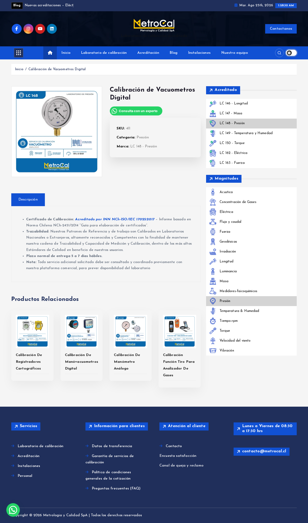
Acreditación (148, 53)
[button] (13, 510)
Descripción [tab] (28, 199)
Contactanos (281, 29)
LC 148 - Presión (143, 146)
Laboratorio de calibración (104, 53)
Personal (25, 476)
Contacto (174, 446)
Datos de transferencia (112, 446)
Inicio (65, 53)
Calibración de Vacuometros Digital (57, 69)
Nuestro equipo (234, 53)
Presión (143, 137)
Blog (173, 53)
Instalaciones (199, 53)
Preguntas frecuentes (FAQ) (116, 488)
